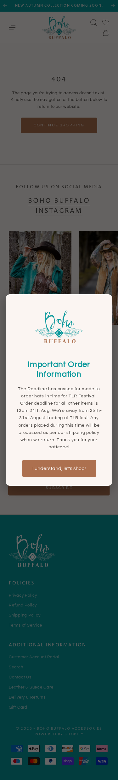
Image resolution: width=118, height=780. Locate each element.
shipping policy (82, 432)
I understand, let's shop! (59, 468)
